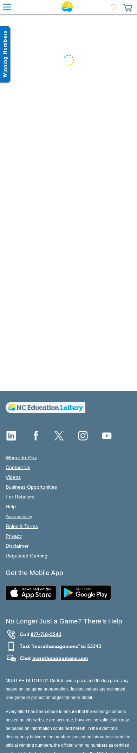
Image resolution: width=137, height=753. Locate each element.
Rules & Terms (22, 526)
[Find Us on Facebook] (35, 438)
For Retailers (20, 497)
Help (11, 506)
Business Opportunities (31, 487)
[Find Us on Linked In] (11, 438)
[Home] (45, 411)
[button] (128, 7)
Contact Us (18, 467)
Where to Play (21, 457)
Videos (13, 477)
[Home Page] (67, 7)
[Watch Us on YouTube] (106, 438)
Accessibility (19, 516)
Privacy (14, 536)
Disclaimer (17, 546)
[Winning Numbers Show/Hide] (5, 54)
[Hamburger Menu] (7, 7)
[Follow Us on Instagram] (83, 438)
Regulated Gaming (26, 556)
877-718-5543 (46, 634)
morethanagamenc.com (60, 658)
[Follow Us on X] (59, 438)
